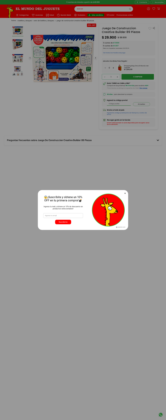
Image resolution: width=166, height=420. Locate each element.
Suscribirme (63, 222)
